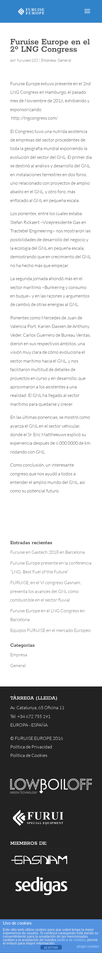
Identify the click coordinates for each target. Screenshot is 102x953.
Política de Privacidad (31, 747)
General (64, 60)
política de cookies (71, 940)
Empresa (48, 60)
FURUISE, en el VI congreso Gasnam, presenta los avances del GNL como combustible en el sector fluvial (45, 591)
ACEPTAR (51, 947)
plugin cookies (88, 946)
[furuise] (40, 827)
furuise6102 (27, 60)
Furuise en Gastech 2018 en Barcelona (47, 552)
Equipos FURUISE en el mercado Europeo (50, 630)
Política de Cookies (28, 755)
